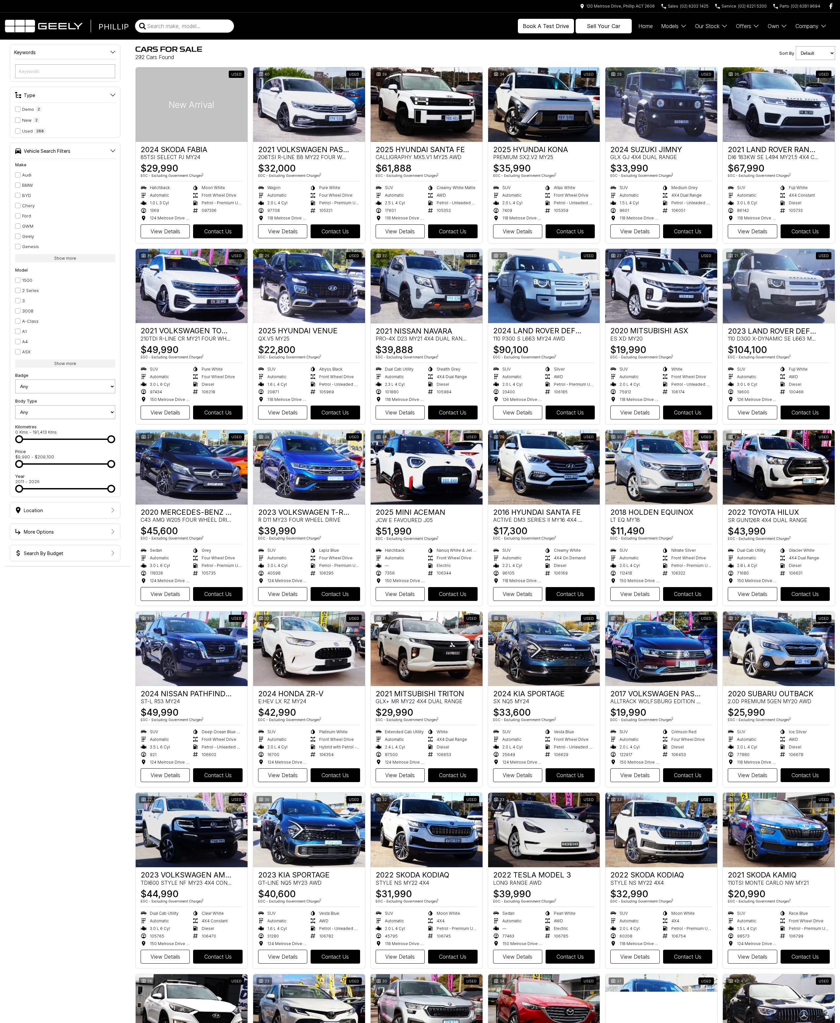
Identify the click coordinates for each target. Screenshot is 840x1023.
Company (807, 26)
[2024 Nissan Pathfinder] (192, 648)
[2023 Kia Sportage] (309, 830)
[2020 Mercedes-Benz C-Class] (192, 467)
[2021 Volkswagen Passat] (309, 104)
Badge (21, 375)
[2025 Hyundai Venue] (309, 286)
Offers (743, 26)
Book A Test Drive (546, 26)
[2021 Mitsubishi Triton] (427, 648)
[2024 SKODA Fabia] (192, 104)
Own (773, 26)
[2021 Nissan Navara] (427, 286)
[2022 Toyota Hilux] (779, 467)
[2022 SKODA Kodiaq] (427, 830)
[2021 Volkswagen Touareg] (192, 286)
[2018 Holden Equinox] (661, 467)
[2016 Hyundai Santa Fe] (544, 467)
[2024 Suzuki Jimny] (661, 104)
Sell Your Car (604, 26)
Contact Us (218, 231)
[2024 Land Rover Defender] (544, 286)
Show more (65, 258)
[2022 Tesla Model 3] (544, 830)
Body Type (26, 401)
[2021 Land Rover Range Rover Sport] (779, 104)
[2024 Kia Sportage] (544, 648)
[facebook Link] (831, 6)
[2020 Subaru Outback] (779, 648)
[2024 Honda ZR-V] (309, 648)
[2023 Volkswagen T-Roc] (309, 467)
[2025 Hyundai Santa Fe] (427, 104)
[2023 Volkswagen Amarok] (192, 830)
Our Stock (707, 26)
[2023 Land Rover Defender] (779, 286)
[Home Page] (66, 26)
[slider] (19, 439)
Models (670, 26)
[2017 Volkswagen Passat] (661, 648)
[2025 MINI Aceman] (427, 467)
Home (645, 26)
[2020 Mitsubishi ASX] (661, 286)
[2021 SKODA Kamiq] (779, 830)
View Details (165, 231)
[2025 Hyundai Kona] (544, 104)
